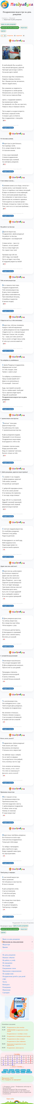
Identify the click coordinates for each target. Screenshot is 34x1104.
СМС (4, 979)
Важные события (8, 957)
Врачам (5, 947)
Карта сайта (10, 1098)
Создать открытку (8, 127)
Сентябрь (17, 1054)
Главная (4, 18)
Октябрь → (20, 1066)
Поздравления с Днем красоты (15, 1048)
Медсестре (6, 944)
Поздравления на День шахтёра (15, 1027)
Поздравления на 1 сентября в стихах (17, 1034)
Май (9, 1072)
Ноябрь (6, 1070)
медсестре (24, 27)
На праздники (7, 963)
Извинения (6, 990)
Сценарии (6, 993)
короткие (20, 35)
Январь (17, 1070)
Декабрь (11, 1070)
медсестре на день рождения (9, 27)
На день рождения (9, 955)
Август (23, 1072)
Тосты (5, 982)
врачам (3, 31)
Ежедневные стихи (9, 968)
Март (28, 1070)
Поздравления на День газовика (16, 1039)
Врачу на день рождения (11, 939)
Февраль (23, 1070)
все (3, 35)
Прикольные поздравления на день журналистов (16, 1044)
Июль (17, 1072)
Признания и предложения (12, 971)
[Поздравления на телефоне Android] (17, 1008)
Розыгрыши (7, 987)
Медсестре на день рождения (13, 942)
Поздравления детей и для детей (14, 976)
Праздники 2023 (7, 1078)
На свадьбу (6, 966)
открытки (11, 35)
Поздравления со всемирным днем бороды (18, 1036)
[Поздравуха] (4, 4)
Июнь (13, 1072)
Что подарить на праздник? (11, 1080)
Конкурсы (6, 984)
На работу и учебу (9, 960)
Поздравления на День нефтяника (16, 1041)
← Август (13, 1066)
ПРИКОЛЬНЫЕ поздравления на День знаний (17, 1030)
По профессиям (8, 974)
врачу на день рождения (8, 24)
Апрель (4, 1072)
